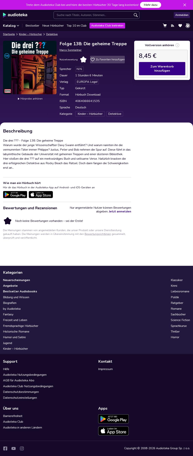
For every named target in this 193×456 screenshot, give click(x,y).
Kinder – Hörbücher (30, 34)
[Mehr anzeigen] (177, 45)
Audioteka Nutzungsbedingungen (25, 375)
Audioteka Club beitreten (107, 25)
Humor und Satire (14, 337)
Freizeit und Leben (15, 320)
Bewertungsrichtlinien (98, 234)
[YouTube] (13, 448)
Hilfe (6, 369)
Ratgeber (177, 303)
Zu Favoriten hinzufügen (110, 59)
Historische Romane (16, 332)
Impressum (105, 369)
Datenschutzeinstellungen (20, 397)
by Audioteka (12, 309)
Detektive (52, 34)
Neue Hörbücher (53, 26)
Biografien (9, 303)
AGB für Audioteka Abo (18, 380)
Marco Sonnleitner (71, 50)
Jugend (7, 343)
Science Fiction (180, 320)
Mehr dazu (150, 5)
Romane (176, 309)
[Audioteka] (15, 15)
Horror (175, 337)
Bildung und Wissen (16, 297)
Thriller (175, 332)
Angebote (10, 286)
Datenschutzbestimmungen (21, 392)
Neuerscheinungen (16, 280)
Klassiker (177, 280)
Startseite (9, 34)
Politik (175, 297)
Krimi (174, 286)
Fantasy (8, 314)
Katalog (9, 25)
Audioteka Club (13, 422)
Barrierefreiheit (12, 416)
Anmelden (181, 15)
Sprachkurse (179, 326)
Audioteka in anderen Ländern (22, 427)
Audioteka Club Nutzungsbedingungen (28, 386)
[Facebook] (5, 448)
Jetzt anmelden (120, 211)
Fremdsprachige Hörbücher (20, 326)
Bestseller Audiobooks (20, 291)
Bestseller (32, 26)
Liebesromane (180, 291)
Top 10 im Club (77, 26)
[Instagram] (22, 448)
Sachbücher (178, 314)
